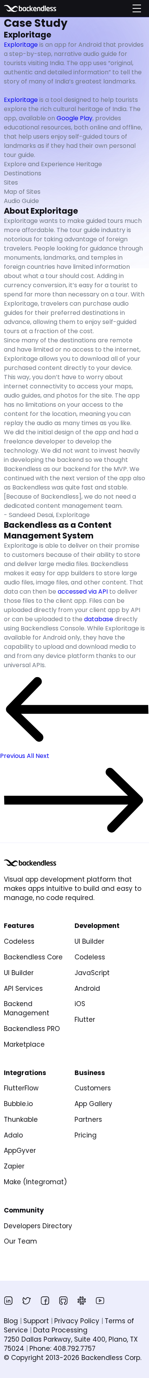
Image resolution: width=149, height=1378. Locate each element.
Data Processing (60, 1330)
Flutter (84, 1019)
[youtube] (100, 1300)
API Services (23, 988)
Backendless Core (33, 957)
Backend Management (26, 1008)
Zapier (14, 1166)
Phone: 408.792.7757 (62, 1348)
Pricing (85, 1135)
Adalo (13, 1135)
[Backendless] (30, 862)
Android (87, 988)
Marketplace (24, 1044)
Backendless (41, 8)
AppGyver (20, 1150)
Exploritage (21, 44)
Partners (88, 1119)
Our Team (20, 1241)
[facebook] (45, 1300)
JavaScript (92, 972)
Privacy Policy (76, 1321)
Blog (11, 1321)
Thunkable (21, 1119)
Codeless (19, 941)
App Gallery (93, 1103)
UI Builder (19, 972)
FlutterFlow (21, 1088)
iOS (79, 1003)
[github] (63, 1300)
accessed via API (83, 591)
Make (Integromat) (35, 1182)
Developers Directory (38, 1226)
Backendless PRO (32, 1028)
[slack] (81, 1300)
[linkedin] (8, 1300)
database (98, 619)
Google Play (74, 118)
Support (36, 1321)
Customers (92, 1088)
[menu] (136, 8)
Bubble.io (18, 1103)
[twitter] (26, 1300)
